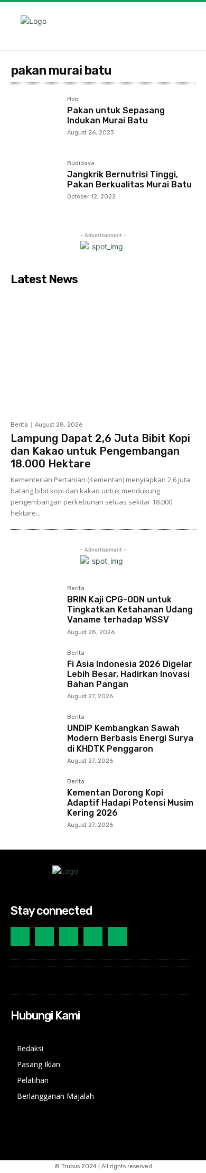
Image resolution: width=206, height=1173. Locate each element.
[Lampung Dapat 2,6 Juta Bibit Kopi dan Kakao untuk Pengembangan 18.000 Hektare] (103, 353)
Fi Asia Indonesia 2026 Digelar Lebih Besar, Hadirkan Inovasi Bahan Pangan (129, 674)
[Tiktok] (68, 936)
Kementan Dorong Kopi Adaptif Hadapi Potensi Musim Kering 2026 (130, 803)
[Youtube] (92, 936)
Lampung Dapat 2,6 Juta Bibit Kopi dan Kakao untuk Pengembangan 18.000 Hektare (100, 451)
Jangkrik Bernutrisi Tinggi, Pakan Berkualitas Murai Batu (129, 179)
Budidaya (81, 163)
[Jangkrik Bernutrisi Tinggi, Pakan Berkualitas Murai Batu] (35, 184)
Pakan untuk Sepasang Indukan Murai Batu (116, 115)
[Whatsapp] (117, 936)
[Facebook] (44, 936)
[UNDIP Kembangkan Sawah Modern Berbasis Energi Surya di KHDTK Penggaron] (35, 738)
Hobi (73, 99)
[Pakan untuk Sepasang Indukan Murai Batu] (35, 120)
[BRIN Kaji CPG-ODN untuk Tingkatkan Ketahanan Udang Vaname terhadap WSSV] (35, 609)
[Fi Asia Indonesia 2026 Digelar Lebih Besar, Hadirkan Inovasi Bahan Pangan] (35, 674)
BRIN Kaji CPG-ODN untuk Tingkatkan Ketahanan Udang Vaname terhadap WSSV (130, 609)
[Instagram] (20, 936)
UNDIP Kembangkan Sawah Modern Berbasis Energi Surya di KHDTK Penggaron (130, 738)
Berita (19, 425)
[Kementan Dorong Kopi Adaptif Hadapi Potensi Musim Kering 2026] (35, 803)
